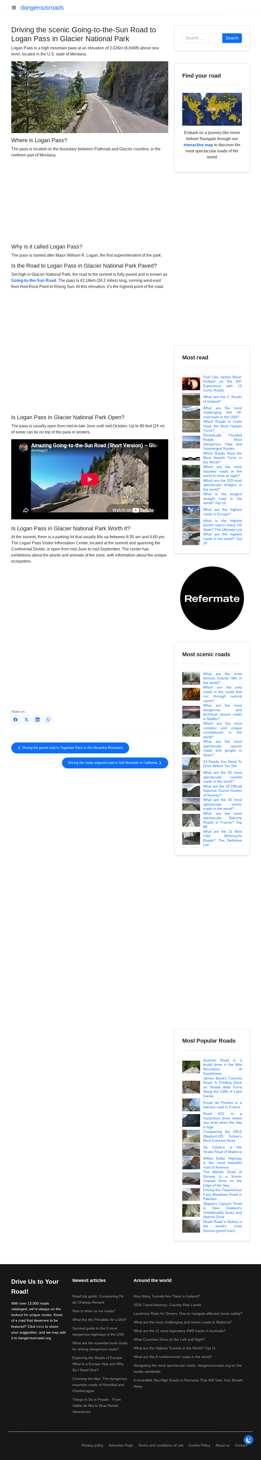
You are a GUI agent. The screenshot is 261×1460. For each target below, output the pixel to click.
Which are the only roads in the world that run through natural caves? (222, 694)
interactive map (198, 145)
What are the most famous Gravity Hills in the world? (222, 678)
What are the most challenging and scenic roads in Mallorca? (183, 1322)
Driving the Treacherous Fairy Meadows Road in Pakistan (222, 1194)
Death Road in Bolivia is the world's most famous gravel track (222, 1226)
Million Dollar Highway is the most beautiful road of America (222, 1162)
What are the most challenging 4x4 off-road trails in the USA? (222, 412)
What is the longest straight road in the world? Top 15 (222, 498)
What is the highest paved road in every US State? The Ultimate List (222, 525)
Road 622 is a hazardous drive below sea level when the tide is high (222, 1120)
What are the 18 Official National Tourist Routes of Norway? (222, 790)
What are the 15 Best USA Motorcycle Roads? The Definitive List (222, 838)
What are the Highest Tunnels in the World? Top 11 (175, 1348)
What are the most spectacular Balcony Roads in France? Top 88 (222, 820)
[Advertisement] (89, 200)
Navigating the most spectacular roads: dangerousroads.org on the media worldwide (188, 1368)
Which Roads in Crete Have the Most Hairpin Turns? (222, 425)
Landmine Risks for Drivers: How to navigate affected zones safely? (188, 1313)
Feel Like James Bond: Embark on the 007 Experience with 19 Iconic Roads (222, 383)
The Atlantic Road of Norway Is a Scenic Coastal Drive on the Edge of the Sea (222, 1178)
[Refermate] (212, 598)
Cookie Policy (199, 1445)
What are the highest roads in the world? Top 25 (222, 538)
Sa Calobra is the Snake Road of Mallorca (222, 1149)
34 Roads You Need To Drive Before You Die (222, 764)
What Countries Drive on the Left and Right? (169, 1339)
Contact (241, 1445)
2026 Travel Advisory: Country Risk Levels (167, 1305)
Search (232, 38)
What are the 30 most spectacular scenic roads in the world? (222, 804)
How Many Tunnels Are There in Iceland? (167, 1296)
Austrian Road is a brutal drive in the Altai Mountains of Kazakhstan (222, 1067)
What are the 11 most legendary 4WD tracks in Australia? (180, 1331)
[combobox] (202, 38)
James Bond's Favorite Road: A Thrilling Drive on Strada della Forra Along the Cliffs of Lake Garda (222, 1087)
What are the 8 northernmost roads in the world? (173, 1357)
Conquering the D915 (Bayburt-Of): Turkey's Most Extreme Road (222, 1136)
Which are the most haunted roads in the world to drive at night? (222, 471)
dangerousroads (42, 7)
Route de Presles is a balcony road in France (222, 1105)
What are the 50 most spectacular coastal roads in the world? (222, 776)
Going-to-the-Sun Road (33, 280)
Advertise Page (121, 1445)
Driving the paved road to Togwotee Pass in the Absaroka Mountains (72, 748)
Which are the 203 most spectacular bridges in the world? (222, 484)
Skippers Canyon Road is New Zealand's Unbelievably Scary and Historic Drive (222, 1210)
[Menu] (15, 7)
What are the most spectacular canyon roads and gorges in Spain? (222, 748)
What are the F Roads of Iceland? (222, 399)
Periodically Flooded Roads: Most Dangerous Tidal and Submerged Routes (222, 442)
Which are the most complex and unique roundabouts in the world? (222, 730)
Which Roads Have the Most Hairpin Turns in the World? (222, 457)
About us (222, 1445)
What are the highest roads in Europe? (222, 511)
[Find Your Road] (212, 109)
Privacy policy (92, 1445)
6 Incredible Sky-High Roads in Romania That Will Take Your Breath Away (188, 1383)
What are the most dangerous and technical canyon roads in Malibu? (222, 712)
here (40, 1326)
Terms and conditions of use (161, 1445)
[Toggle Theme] (248, 1440)
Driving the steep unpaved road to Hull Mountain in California (113, 763)
